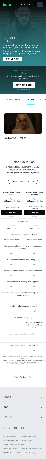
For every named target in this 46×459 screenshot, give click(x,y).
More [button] (34, 47)
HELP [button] (6, 407)
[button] (12, 99)
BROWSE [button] (7, 397)
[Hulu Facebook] (5, 428)
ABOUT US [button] (8, 417)
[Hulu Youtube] (17, 428)
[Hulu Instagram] (22, 428)
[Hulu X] (11, 428)
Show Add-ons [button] (21, 377)
